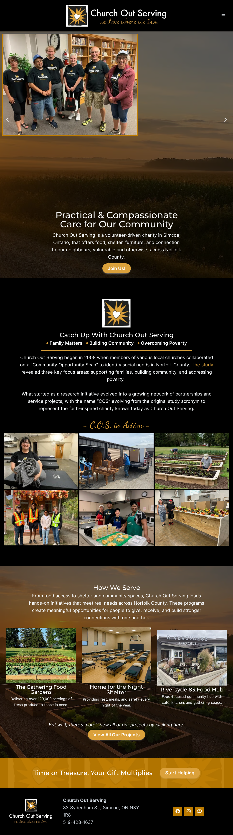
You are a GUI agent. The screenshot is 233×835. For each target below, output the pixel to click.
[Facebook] (177, 811)
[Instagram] (188, 811)
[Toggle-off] (199, 811)
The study (202, 364)
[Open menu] (223, 15)
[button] (7, 119)
